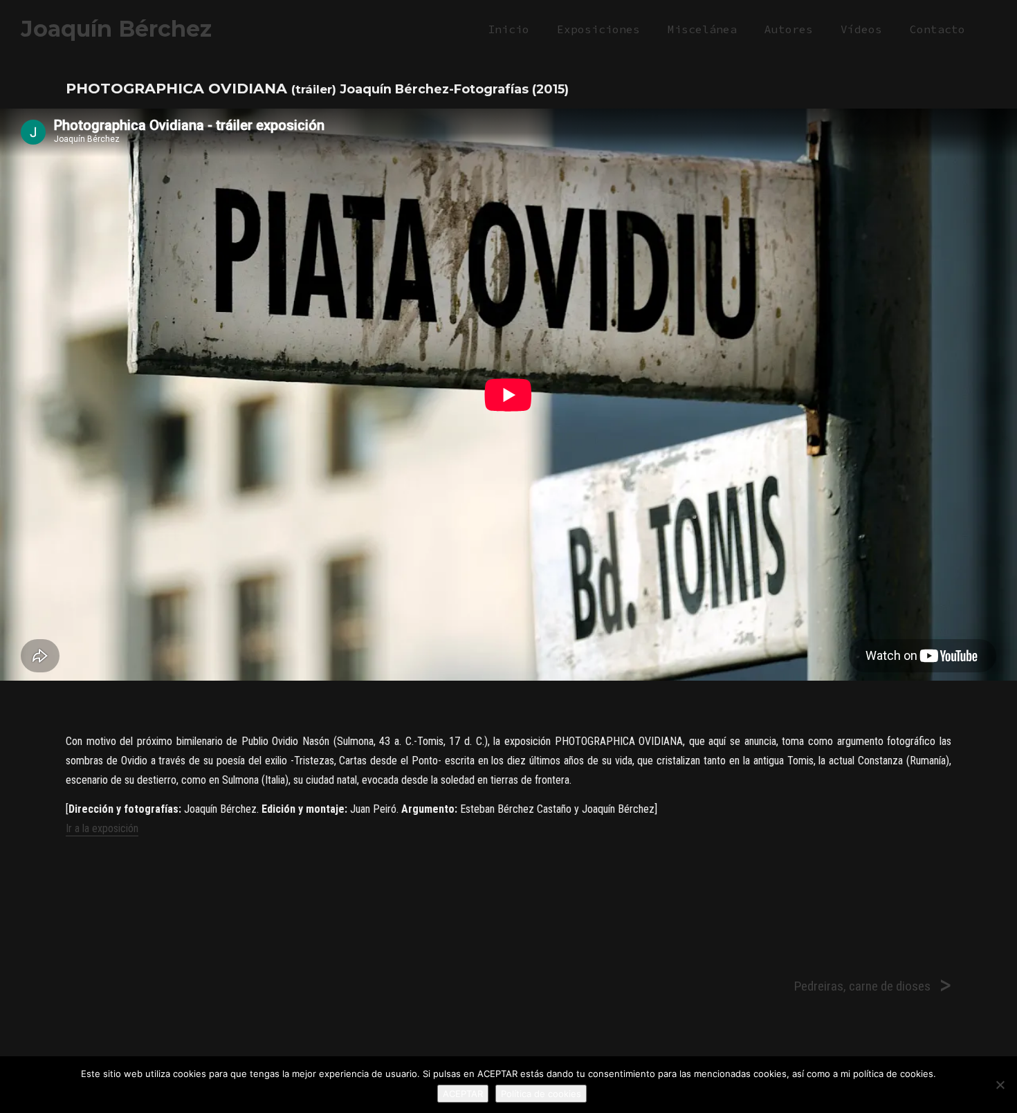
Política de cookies (541, 1093)
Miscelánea (702, 29)
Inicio (508, 29)
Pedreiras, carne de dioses (862, 986)
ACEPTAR (463, 1093)
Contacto (937, 29)
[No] (1000, 1085)
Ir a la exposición (102, 828)
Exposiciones (598, 29)
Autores (788, 29)
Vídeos (861, 29)
